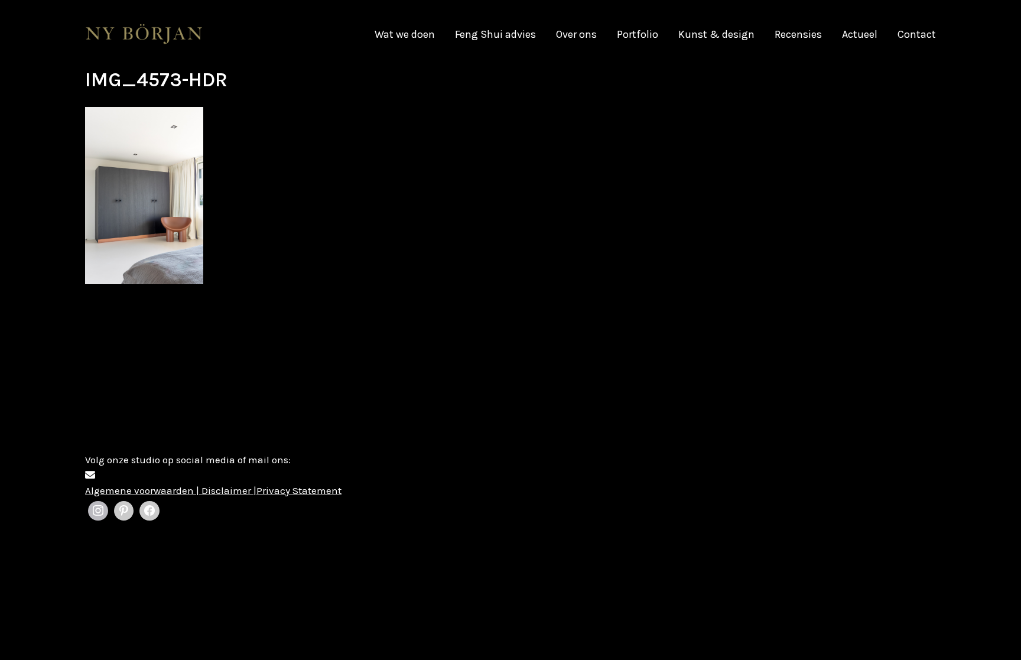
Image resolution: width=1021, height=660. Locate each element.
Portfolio (637, 34)
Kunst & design (716, 34)
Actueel (859, 34)
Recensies (798, 34)
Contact (917, 34)
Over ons (576, 34)
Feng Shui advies (495, 34)
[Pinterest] (124, 511)
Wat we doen (405, 34)
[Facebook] (149, 511)
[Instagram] (98, 511)
